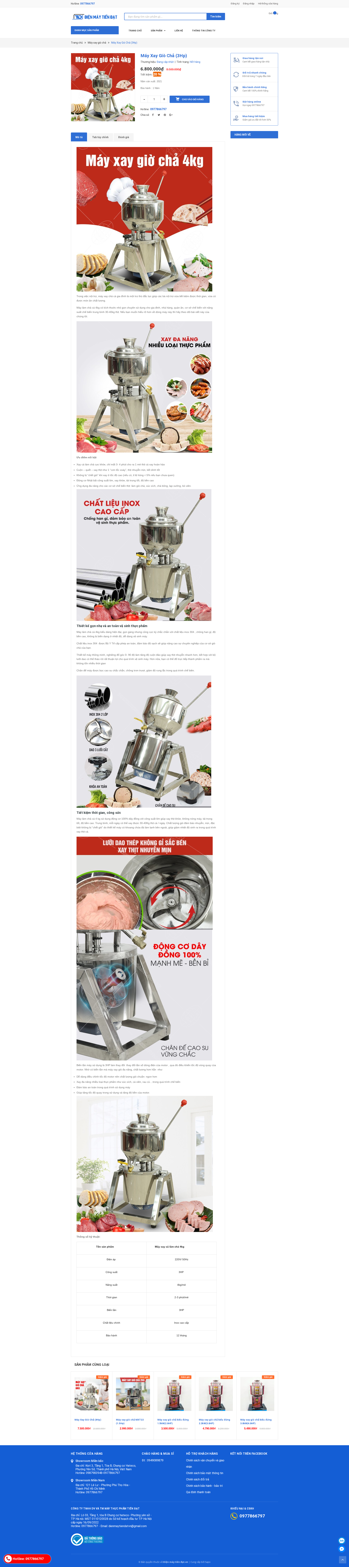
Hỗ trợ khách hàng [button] (202, 1453)
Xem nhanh (91, 1393)
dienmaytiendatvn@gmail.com (128, 1526)
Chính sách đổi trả (197, 1479)
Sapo (207, 1562)
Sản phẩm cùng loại (91, 1364)
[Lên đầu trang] (342, 1559)
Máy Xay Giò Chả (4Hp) (88, 1419)
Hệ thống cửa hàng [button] (87, 1453)
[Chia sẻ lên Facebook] (153, 115)
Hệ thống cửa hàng (268, 3)
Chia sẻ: (145, 114)
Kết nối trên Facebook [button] (248, 1453)
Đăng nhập (248, 3)
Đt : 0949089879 (152, 1460)
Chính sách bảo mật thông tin (204, 1473)
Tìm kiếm (215, 16)
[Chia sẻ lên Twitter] (159, 115)
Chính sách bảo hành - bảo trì (204, 1486)
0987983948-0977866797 (103, 1473)
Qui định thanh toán (198, 1492)
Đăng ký (235, 3)
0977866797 (87, 3)
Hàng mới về (242, 134)
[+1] (171, 115)
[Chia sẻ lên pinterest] (165, 115)
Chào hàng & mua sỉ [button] (158, 1453)
